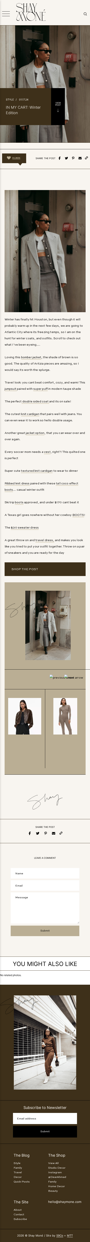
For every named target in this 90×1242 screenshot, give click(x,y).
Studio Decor (57, 1168)
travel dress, (44, 540)
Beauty (53, 1191)
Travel (18, 1172)
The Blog (22, 1155)
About (18, 1210)
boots (19, 502)
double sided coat (35, 401)
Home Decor (56, 1186)
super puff (40, 388)
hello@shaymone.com (64, 1202)
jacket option (35, 433)
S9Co (59, 1235)
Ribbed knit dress (17, 483)
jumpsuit (11, 388)
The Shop (56, 1155)
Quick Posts (22, 1181)
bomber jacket (31, 357)
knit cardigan (30, 414)
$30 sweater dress (25, 527)
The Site (21, 1202)
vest (47, 452)
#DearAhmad (57, 1177)
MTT (70, 1235)
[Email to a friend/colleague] (80, 158)
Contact (19, 1214)
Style (10, 99)
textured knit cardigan (37, 470)
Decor (18, 1177)
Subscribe (20, 1219)
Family (18, 1168)
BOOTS (78, 515)
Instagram (55, 1172)
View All (53, 1163)
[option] (25, 728)
